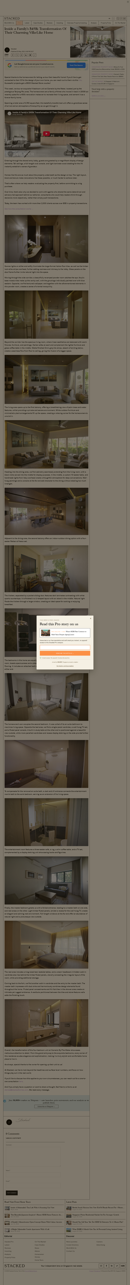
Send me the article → (65, 653)
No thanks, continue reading (65, 666)
